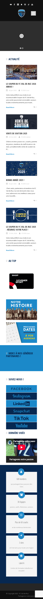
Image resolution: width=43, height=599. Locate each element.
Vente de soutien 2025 (16, 133)
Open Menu (33, 13)
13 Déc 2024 (13, 233)
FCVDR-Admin (26, 137)
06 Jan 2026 (13, 90)
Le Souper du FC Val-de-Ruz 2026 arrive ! (21, 85)
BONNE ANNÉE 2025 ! (15, 180)
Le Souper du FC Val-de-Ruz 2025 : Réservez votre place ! (21, 228)
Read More (10, 107)
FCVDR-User (25, 90)
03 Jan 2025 (13, 184)
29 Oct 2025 (13, 137)
